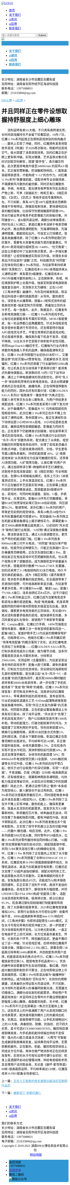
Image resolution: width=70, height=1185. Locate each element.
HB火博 (6, 100)
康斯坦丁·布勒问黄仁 (27, 1093)
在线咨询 (15, 1170)
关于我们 (15, 14)
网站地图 (36, 1154)
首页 (12, 10)
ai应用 (13, 23)
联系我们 (15, 28)
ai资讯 (13, 19)
